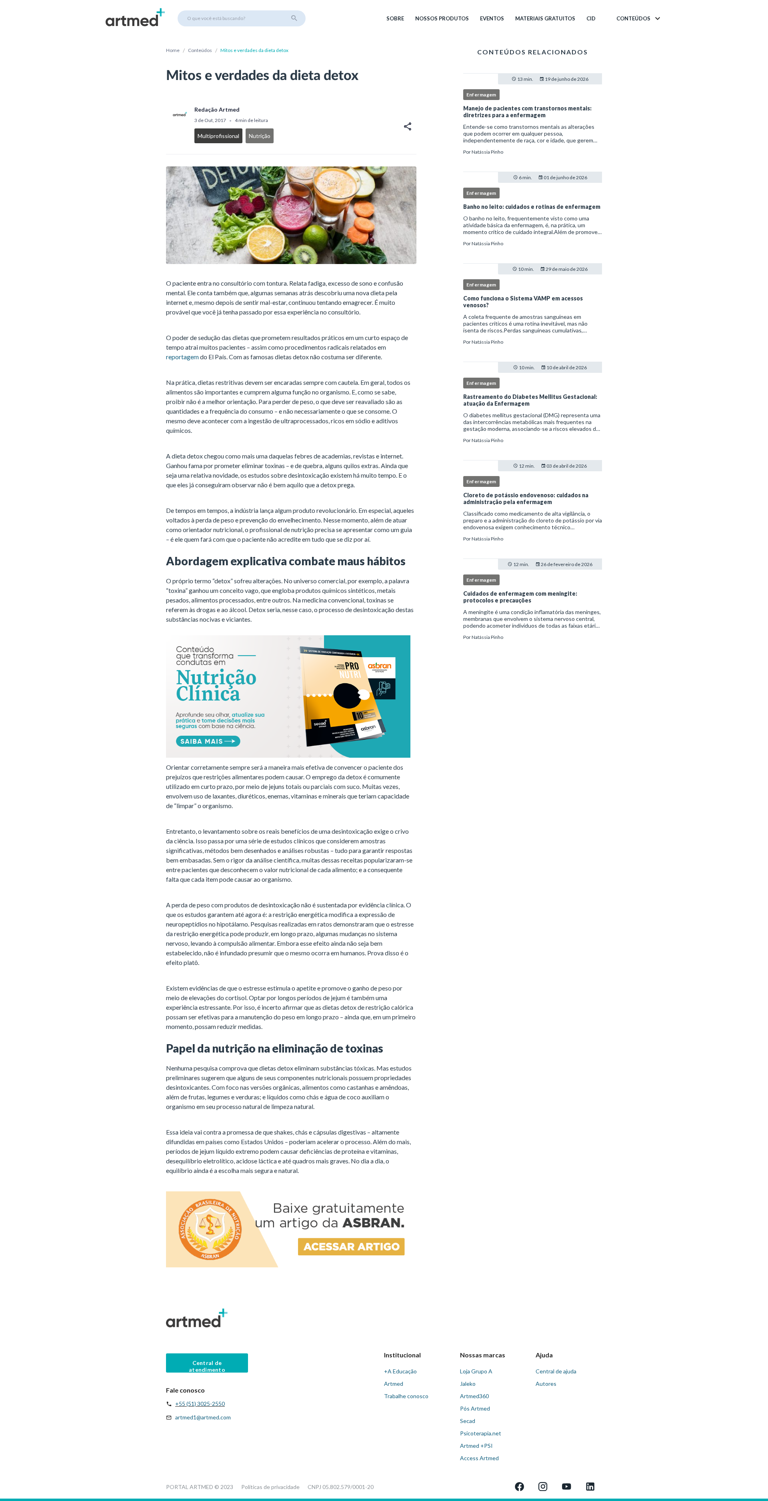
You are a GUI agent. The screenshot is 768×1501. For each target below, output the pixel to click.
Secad (467, 1420)
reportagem (182, 356)
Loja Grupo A (476, 1371)
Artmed (393, 1383)
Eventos (492, 18)
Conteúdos (200, 50)
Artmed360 (474, 1396)
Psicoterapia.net (480, 1433)
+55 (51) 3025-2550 (200, 1403)
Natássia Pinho (487, 152)
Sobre (395, 18)
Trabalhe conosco (406, 1396)
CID (591, 18)
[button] (639, 18)
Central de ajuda (556, 1371)
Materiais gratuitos (545, 18)
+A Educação (400, 1371)
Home (173, 50)
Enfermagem (481, 95)
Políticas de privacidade (270, 1486)
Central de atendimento (207, 1366)
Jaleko (468, 1383)
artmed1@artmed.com (203, 1417)
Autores (546, 1383)
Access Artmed (479, 1458)
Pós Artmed (475, 1408)
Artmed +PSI (476, 1445)
